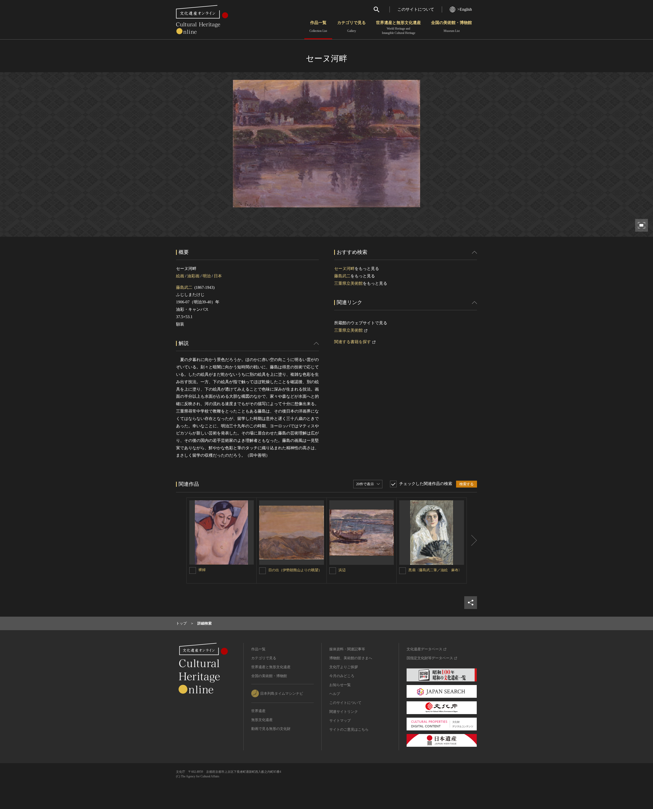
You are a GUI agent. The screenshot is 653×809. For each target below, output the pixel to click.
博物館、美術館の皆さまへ (350, 658)
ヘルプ (334, 694)
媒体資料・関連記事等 (347, 649)
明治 (207, 276)
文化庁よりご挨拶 (343, 667)
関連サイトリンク (343, 712)
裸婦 (202, 570)
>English (464, 9)
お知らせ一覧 (340, 685)
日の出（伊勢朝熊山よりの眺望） (295, 570)
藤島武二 (184, 287)
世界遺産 (258, 711)
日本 (218, 276)
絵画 (180, 276)
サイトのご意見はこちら (349, 729)
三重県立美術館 (348, 283)
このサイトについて (415, 9)
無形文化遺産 (262, 720)
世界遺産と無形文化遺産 (398, 27)
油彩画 (193, 276)
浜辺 (342, 570)
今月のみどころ (341, 676)
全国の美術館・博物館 (451, 26)
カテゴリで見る (351, 26)
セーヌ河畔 (344, 268)
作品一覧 (318, 26)
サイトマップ (340, 721)
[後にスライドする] (472, 540)
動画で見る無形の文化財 (271, 729)
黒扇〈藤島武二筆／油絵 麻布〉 (435, 570)
